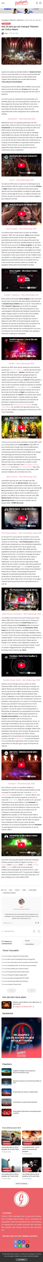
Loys (6, 33)
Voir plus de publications (21, 909)
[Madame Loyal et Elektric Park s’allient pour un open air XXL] (7, 1005)
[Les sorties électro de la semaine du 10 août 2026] (32, 1164)
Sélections (6, 23)
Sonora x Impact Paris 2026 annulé (18, 956)
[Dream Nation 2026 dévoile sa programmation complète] (7, 1112)
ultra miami (33, 890)
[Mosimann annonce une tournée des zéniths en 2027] (7, 1082)
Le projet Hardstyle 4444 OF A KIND (18, 978)
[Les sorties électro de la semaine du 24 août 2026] (11, 1138)
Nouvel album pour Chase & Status (17, 968)
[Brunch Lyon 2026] (21, 11)
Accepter (21, 1259)
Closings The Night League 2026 (17, 975)
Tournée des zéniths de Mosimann (18, 981)
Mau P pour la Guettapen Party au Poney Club (21, 959)
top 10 (17, 890)
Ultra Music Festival (10, 893)
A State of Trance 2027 (14, 984)
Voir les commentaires (29, 942)
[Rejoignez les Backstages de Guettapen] (22, 1038)
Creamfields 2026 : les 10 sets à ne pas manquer (21, 965)
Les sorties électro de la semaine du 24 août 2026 (23, 962)
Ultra (24, 890)
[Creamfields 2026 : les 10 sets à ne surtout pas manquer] (32, 1138)
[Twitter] (36, 923)
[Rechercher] (40, 3)
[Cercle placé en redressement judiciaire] (7, 1102)
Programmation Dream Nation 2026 (18, 972)
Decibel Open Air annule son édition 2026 (25, 1092)
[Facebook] (34, 931)
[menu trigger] (4, 3)
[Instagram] (38, 923)
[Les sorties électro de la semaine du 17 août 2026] (11, 1164)
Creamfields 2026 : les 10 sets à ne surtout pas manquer (30, 1149)
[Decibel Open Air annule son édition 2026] (7, 1092)
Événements (28, 1141)
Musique (6, 1141)
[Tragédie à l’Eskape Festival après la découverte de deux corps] (7, 1072)
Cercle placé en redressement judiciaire (25, 1102)
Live (11, 890)
